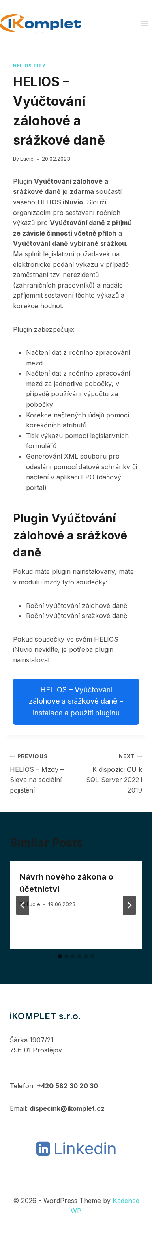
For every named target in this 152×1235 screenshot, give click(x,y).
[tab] (60, 956)
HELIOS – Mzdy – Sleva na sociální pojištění (37, 773)
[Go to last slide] (22, 905)
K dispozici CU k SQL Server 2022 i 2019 (114, 773)
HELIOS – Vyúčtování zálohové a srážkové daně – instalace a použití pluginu (76, 701)
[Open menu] (144, 23)
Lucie (27, 159)
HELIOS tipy (29, 66)
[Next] (129, 905)
